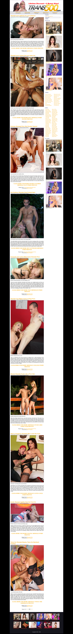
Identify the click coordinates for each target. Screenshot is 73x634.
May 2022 (47, 135)
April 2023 (47, 126)
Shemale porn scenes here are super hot (23, 55)
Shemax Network (18, 12)
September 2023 (48, 122)
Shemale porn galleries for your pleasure (23, 15)
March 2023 (47, 127)
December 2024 (48, 115)
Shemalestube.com (54, 12)
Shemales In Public (27, 12)
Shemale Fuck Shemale (56, 97)
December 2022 (48, 130)
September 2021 (55, 114)
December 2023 (48, 120)
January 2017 (54, 124)
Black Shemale (47, 97)
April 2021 (53, 117)
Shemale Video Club (46, 12)
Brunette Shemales (48, 100)
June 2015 (54, 133)
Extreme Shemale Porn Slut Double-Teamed (24, 126)
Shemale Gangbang (57, 98)
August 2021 (54, 115)
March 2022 (54, 109)
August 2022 (47, 133)
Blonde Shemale (48, 98)
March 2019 (54, 122)
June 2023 (47, 124)
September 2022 (48, 132)
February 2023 (48, 128)
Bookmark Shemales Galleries (24, 16)
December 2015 (54, 128)
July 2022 (47, 134)
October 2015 (54, 130)
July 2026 (47, 109)
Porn (46, 103)
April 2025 (47, 113)
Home (46, 16)
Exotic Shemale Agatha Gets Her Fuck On (23, 502)
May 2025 (47, 112)
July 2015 (53, 132)
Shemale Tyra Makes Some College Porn (23, 299)
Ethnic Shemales (48, 102)
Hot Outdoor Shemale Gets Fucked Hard (23, 192)
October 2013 (54, 134)
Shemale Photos (56, 101)
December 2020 (54, 119)
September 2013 (55, 135)
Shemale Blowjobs (48, 105)
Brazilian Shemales (48, 99)
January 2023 (47, 129)
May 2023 (47, 125)
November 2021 (54, 112)
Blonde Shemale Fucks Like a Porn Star (23, 374)
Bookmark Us (50, 16)
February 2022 (54, 110)
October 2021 (54, 113)
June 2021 (54, 116)
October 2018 (54, 123)
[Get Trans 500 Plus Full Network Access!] (36, 11)
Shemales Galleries (57, 103)
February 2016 (54, 126)
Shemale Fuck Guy (57, 95)
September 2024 (48, 116)
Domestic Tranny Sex (49, 101)
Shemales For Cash (36, 12)
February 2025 (48, 114)
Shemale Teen (56, 102)
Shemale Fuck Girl (57, 94)
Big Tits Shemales (48, 96)
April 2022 (47, 136)
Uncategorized (56, 105)
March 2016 (54, 125)
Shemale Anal (47, 104)
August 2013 (54, 136)
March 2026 (47, 110)
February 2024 (48, 119)
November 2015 (54, 129)
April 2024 (47, 118)
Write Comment (29, 51)
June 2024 (47, 117)
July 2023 (47, 123)
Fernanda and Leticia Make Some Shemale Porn (25, 257)
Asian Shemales (27, 187)
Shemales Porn (30, 50)
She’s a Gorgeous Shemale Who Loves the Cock (25, 433)
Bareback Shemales (48, 95)
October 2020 (54, 120)
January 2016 (54, 127)
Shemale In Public (27, 251)
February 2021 (54, 118)
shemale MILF (56, 100)
